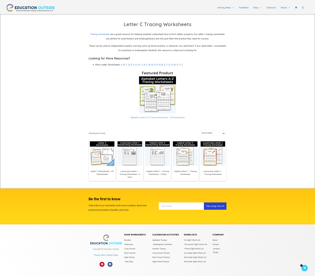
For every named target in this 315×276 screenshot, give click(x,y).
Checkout (271, 7)
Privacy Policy (99, 255)
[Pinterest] (102, 264)
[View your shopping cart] (296, 7)
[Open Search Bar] (302, 7)
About (284, 7)
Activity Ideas (224, 7)
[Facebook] (110, 264)
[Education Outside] (30, 7)
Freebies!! (244, 7)
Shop (255, 7)
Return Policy (112, 255)
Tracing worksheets (100, 34)
